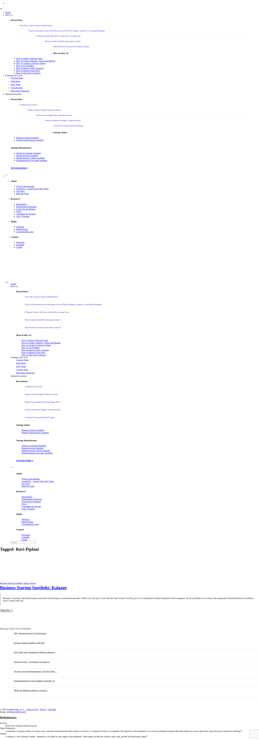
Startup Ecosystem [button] (13, 94)
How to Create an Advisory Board (30, 63)
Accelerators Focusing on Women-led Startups (68, 126)
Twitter (19, 247)
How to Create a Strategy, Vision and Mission (35, 61)
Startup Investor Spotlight (27, 155)
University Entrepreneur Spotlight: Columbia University (63, 120)
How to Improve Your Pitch (28, 71)
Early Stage (16, 84)
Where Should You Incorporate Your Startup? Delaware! (71, 47)
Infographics (21, 204)
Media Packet (22, 229)
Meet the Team (22, 193)
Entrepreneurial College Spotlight (30, 158)
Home (8, 12)
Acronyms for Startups (25, 209)
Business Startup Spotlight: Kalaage (33, 587)
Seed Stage (15, 81)
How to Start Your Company (28, 73)
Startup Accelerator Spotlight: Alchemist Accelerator (44, 110)
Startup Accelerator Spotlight (28, 153)
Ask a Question (22, 216)
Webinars (20, 227)
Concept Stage (17, 78)
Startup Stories (29, 583)
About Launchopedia (25, 186)
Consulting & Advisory (26, 214)
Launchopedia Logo (24, 232)
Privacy (43, 709)
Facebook (20, 242)
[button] (6, 176)
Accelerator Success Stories (28, 105)
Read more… (6, 610)
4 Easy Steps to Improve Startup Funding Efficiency (36, 26)
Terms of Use (32, 709)
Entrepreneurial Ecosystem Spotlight (31, 160)
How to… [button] (9, 15)
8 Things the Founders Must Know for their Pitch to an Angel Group (58, 36)
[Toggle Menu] (1, 8)
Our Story (20, 191)
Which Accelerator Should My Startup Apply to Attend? (62, 41)
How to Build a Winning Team (29, 58)
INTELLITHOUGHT (16, 712)
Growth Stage (17, 88)
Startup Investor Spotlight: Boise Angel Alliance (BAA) (54, 115)
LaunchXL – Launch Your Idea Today (32, 189)
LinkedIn (20, 245)
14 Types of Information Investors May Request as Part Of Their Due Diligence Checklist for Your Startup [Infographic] (66, 31)
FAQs (18, 211)
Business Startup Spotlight (27, 138)
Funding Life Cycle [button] (13, 75)
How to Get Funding (25, 66)
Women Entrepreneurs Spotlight (29, 140)
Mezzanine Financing (20, 91)
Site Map (52, 709)
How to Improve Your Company (30, 68)
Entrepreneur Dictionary (26, 207)
